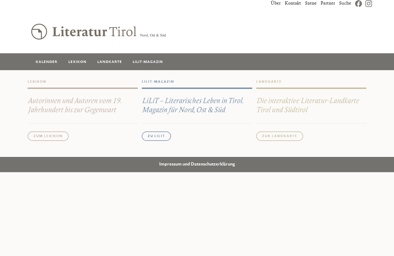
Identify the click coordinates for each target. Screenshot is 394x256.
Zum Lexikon (48, 136)
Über (276, 3)
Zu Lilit (156, 136)
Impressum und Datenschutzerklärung (197, 165)
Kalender (47, 62)
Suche (345, 3)
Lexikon (77, 62)
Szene (311, 3)
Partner (328, 3)
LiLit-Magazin (148, 62)
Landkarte (109, 62)
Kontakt (293, 3)
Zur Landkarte (279, 136)
